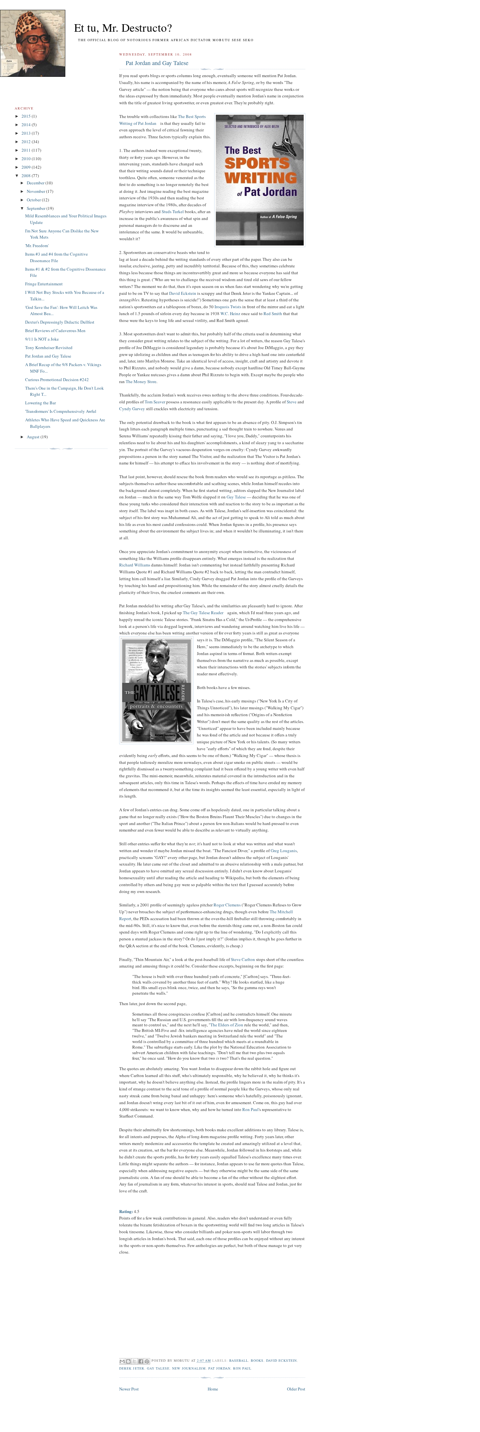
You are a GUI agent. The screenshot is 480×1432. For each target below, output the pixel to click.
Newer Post (129, 1389)
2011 (27, 150)
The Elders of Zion (226, 1025)
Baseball (238, 1360)
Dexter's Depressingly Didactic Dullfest (59, 322)
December (36, 183)
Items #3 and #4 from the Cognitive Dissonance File (56, 257)
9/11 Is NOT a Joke (42, 339)
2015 (27, 116)
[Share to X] (134, 1361)
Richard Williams (134, 565)
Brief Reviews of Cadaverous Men (55, 330)
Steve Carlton (243, 959)
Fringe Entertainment (44, 284)
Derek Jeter (131, 1368)
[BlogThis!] (128, 1361)
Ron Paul (250, 1109)
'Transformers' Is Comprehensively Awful (60, 411)
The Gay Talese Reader (203, 612)
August (33, 437)
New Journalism (189, 1368)
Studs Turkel (173, 211)
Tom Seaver (155, 402)
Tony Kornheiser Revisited (48, 347)
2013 (27, 133)
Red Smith (273, 313)
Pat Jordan (219, 1368)
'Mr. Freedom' (37, 245)
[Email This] (122, 1361)
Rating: (126, 1211)
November (36, 191)
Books (257, 1360)
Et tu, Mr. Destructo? (111, 27)
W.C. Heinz (230, 313)
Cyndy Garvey (132, 409)
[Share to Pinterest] (147, 1361)
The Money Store (141, 381)
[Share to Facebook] (140, 1361)
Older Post (296, 1389)
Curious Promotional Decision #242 (57, 379)
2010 (27, 158)
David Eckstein (182, 293)
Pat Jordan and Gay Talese (157, 63)
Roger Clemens (227, 905)
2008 (27, 175)
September (36, 208)
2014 (27, 124)
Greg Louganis (284, 850)
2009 (27, 167)
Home (213, 1389)
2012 (27, 141)
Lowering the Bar (40, 403)
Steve (291, 402)
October (34, 200)
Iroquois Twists (228, 307)
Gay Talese (236, 497)
